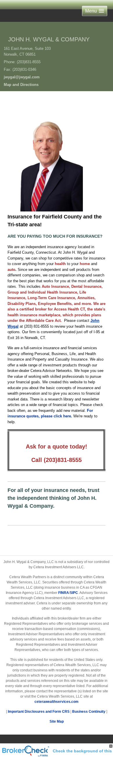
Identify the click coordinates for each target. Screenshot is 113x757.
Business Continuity (88, 712)
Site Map (57, 721)
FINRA (63, 593)
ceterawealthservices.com (56, 702)
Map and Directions (21, 84)
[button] (94, 11)
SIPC (74, 593)
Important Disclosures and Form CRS (39, 712)
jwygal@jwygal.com (22, 77)
